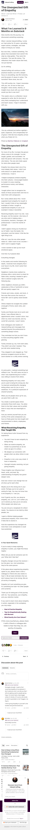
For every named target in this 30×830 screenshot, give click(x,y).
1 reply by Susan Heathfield (14, 713)
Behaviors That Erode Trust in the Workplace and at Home (10, 770)
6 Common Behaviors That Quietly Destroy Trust (10, 767)
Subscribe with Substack (16, 807)
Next (24, 656)
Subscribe (20, 2)
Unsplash (25, 141)
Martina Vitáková (13, 141)
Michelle (7, 718)
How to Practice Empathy (13, 609)
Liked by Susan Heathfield (12, 685)
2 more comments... (6, 737)
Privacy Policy (20, 814)
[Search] (27, 745)
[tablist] (8, 668)
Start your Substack (10, 822)
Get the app (23, 822)
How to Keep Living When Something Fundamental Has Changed (10, 752)
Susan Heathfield (10, 18)
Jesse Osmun (8, 683)
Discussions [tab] (14, 745)
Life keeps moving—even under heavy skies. (10, 757)
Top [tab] (3, 745)
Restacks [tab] (12, 668)
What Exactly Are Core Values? (15, 617)
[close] (25, 778)
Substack (6, 826)
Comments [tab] (5, 668)
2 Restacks (20, 645)
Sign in (26, 2)
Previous (6, 656)
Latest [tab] (7, 745)
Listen (26, 19)
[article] (15, 756)
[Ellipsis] (27, 683)
